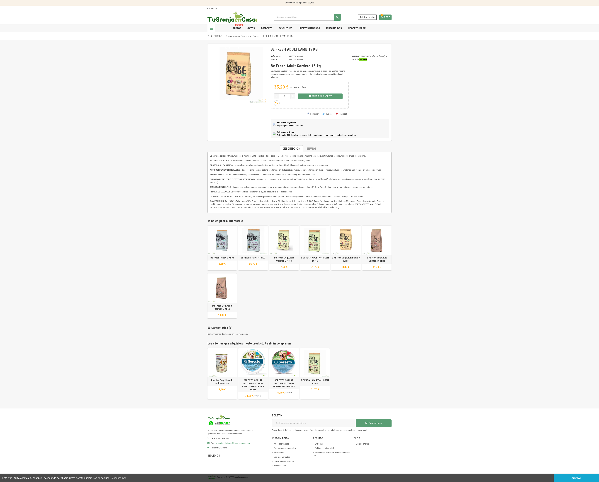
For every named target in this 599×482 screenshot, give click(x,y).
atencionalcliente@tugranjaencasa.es (233, 443)
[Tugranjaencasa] (232, 17)
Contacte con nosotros (284, 461)
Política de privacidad (324, 448)
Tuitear (329, 114)
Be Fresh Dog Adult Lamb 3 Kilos (346, 259)
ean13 (274, 59)
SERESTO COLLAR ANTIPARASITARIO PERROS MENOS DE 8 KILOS (253, 385)
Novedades (279, 452)
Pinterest (343, 114)
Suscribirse (375, 423)
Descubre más (118, 478)
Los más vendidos (282, 457)
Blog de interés (362, 444)
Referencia (275, 56)
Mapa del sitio (280, 466)
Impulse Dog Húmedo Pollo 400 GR (222, 382)
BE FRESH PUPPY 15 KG (253, 257)
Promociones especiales (285, 448)
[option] (222, 373)
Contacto (213, 8)
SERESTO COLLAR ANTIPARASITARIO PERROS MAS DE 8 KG (284, 383)
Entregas (319, 444)
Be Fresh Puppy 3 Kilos (222, 257)
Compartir (314, 114)
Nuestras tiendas (281, 444)
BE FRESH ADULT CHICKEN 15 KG (315, 259)
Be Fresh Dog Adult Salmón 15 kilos (377, 259)
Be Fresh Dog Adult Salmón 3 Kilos (222, 307)
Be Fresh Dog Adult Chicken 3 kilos (284, 259)
